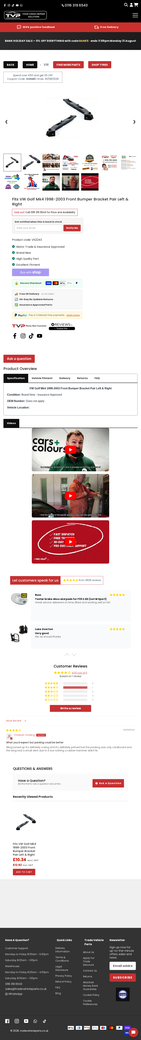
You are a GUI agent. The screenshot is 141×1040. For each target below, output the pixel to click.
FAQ (97, 378)
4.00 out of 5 (79, 673)
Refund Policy (63, 981)
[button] (67, 655)
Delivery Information (62, 949)
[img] (70, 580)
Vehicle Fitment (42, 378)
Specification (16, 378)
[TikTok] (31, 336)
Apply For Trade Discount (88, 961)
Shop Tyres (100, 65)
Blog (58, 993)
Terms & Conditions (62, 959)
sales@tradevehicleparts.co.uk (25, 989)
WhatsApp (15, 994)
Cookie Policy (91, 995)
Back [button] (10, 65)
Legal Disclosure (61, 968)
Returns (82, 378)
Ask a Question (109, 783)
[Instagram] (23, 336)
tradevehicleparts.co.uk (34, 1030)
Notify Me (72, 228)
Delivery (64, 378)
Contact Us (90, 970)
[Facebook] (15, 336)
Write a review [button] (70, 708)
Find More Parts (68, 65)
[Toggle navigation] (135, 15)
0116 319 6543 (38, 212)
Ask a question (19, 359)
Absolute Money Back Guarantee (90, 986)
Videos (11, 423)
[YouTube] (39, 336)
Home (30, 65)
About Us (88, 952)
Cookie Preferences (90, 1002)
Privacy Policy (63, 976)
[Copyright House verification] (123, 994)
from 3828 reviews (90, 580)
